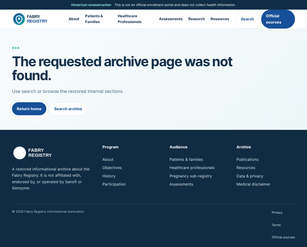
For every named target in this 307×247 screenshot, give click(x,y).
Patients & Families (94, 19)
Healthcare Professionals (130, 19)
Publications (247, 159)
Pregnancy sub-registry (191, 176)
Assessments (171, 19)
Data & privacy (249, 176)
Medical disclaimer (253, 184)
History (109, 176)
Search (247, 19)
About (74, 19)
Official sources (273, 18)
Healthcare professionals (192, 167)
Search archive (68, 108)
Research (196, 19)
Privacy (277, 212)
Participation (114, 184)
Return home (29, 108)
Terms (276, 225)
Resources (220, 19)
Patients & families (186, 159)
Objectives (112, 167)
